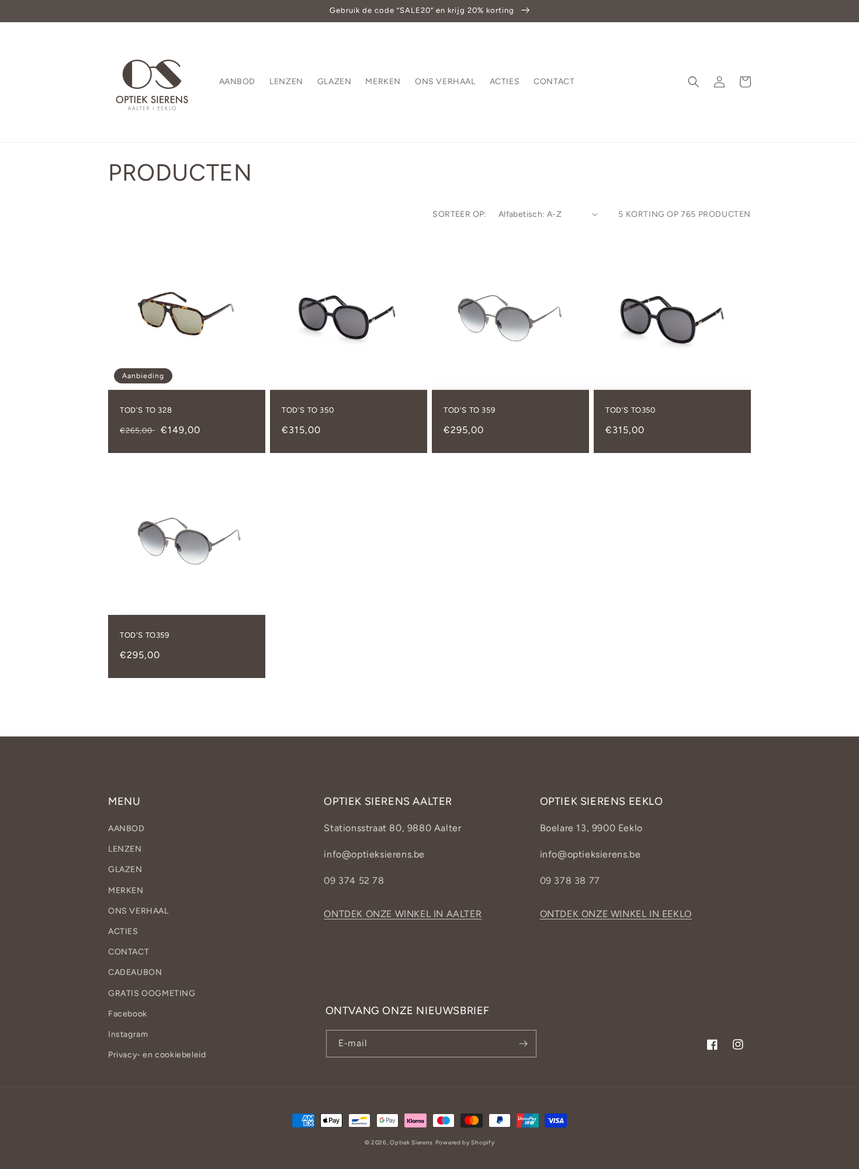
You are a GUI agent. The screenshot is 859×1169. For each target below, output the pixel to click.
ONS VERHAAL (138, 911)
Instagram (128, 1034)
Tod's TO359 (144, 635)
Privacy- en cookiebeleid (157, 1055)
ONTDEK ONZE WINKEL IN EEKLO (616, 913)
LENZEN (125, 849)
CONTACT (128, 952)
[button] (693, 82)
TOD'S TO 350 (308, 410)
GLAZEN (125, 869)
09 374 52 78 (354, 880)
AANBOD (126, 828)
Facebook (127, 1014)
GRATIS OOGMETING (152, 993)
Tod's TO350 (630, 410)
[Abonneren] (523, 1043)
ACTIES (123, 931)
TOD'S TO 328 (146, 410)
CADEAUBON (135, 972)
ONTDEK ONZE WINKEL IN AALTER (403, 913)
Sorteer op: (459, 214)
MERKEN (126, 890)
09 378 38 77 (570, 880)
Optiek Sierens (411, 1142)
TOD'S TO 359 (469, 410)
